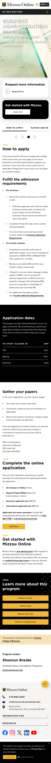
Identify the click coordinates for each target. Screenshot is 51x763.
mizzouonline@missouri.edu (24, 702)
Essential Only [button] (9, 757)
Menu (43, 4)
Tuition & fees (25, 606)
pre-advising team (25, 551)
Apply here (17, 112)
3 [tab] (28, 137)
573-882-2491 (17, 697)
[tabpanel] (14, 128)
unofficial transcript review (17, 560)
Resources (9, 723)
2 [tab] (22, 137)
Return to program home (25, 622)
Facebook (5, 731)
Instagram (12, 731)
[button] (25, 757)
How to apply (14, 128)
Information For (13, 716)
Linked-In (26, 732)
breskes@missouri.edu (12, 670)
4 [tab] (34, 137)
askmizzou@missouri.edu (25, 519)
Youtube (34, 731)
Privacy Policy (36, 749)
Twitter (19, 731)
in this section (12, 12)
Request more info (25, 614)
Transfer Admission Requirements (28, 295)
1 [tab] (16, 137)
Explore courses (25, 598)
